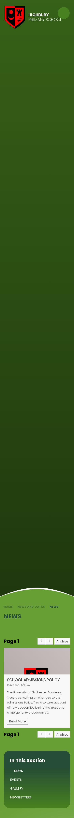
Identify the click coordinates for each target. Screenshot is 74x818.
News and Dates (31, 607)
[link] (41, 641)
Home (8, 607)
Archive (62, 641)
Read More (17, 721)
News (54, 607)
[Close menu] (64, 13)
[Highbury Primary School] (15, 17)
